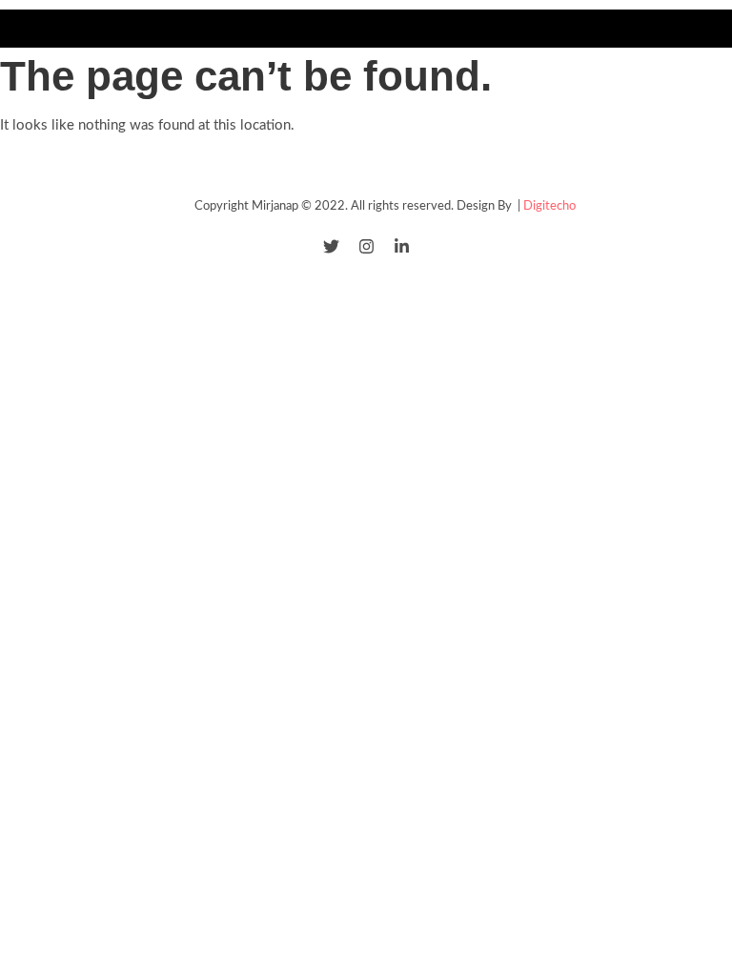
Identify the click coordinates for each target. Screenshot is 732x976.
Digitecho (549, 206)
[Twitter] (331, 246)
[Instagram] (366, 246)
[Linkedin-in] (402, 246)
